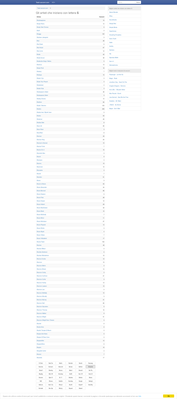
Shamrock (40, 167)
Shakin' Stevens (41, 105)
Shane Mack (40, 211)
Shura (60, 370)
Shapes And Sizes (42, 334)
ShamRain (40, 133)
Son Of (81, 374)
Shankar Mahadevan (43, 255)
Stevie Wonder (113, 12)
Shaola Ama (40, 327)
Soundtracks (113, 20)
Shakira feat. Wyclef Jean (44, 112)
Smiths (111, 46)
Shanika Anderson (42, 252)
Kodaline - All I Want (115, 101)
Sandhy (90, 385)
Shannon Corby (41, 272)
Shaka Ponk (40, 68)
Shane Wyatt (40, 231)
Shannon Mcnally (42, 296)
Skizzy (61, 388)
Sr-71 (60, 377)
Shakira (39, 109)
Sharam (39, 354)
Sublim (61, 381)
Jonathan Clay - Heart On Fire (118, 82)
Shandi (39, 173)
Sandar (70, 363)
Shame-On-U (40, 150)
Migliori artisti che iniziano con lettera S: (120, 8)
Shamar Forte (41, 146)
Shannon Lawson (42, 286)
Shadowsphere (41, 20)
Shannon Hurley (41, 283)
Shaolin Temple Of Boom (44, 330)
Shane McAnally (41, 214)
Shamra (39, 163)
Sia (110, 54)
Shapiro (39, 347)
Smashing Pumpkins (115, 35)
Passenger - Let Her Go (116, 74)
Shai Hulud (40, 47)
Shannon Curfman (42, 276)
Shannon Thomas (42, 310)
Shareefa (39, 357)
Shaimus (39, 64)
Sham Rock (40, 129)
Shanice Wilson (41, 248)
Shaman (39, 136)
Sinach (81, 370)
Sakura (41, 385)
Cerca (138, 2)
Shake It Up (40, 78)
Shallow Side (40, 122)
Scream (50, 367)
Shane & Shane (41, 184)
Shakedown (40, 85)
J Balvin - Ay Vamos (115, 105)
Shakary (39, 71)
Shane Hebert (41, 204)
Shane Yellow (41, 235)
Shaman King (41, 139)
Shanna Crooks (41, 259)
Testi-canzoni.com (42, 2)
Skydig (41, 374)
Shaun (61, 385)
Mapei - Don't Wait (114, 108)
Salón (60, 363)
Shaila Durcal (40, 58)
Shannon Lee (41, 289)
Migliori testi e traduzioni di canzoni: (119, 71)
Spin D (51, 377)
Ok (169, 396)
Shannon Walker (41, 313)
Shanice (39, 245)
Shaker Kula (40, 88)
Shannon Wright (41, 317)
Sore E (91, 374)
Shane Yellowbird (42, 238)
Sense (70, 367)
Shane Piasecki (41, 225)
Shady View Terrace (42, 27)
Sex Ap (51, 388)
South (70, 385)
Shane (38, 180)
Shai (38, 41)
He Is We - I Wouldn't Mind (117, 90)
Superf (81, 385)
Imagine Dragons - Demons (117, 86)
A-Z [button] (53, 2)
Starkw (71, 377)
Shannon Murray (41, 300)
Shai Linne (40, 51)
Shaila (38, 54)
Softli (70, 374)
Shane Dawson (41, 194)
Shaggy (39, 34)
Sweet (80, 388)
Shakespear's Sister (42, 92)
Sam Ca (50, 385)
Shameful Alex (41, 153)
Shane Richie (40, 228)
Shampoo (39, 160)
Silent (70, 370)
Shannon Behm (41, 265)
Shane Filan (40, 197)
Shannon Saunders (42, 306)
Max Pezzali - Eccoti (115, 93)
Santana (111, 50)
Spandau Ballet (113, 57)
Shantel (39, 323)
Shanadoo (40, 170)
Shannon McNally (42, 293)
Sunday (70, 381)
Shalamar (39, 119)
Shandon (39, 177)
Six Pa (90, 370)
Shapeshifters (41, 344)
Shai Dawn (40, 44)
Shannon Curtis (41, 279)
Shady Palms (40, 24)
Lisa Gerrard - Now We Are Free (118, 97)
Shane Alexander (42, 187)
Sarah (80, 363)
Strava (51, 381)
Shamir (39, 156)
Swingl (90, 381)
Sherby (51, 370)
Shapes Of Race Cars (43, 337)
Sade (110, 42)
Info (140, 396)
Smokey (60, 374)
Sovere (41, 377)
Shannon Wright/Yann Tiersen (45, 320)
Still (41, 381)
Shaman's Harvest (42, 143)
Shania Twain (41, 242)
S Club (41, 363)
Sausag (90, 363)
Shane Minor (40, 218)
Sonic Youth (112, 39)
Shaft (38, 30)
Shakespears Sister (42, 95)
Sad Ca (51, 363)
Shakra (39, 116)
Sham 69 (39, 126)
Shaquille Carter (41, 351)
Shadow (90, 367)
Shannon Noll (41, 303)
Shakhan (39, 102)
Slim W (51, 374)
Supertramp (112, 31)
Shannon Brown (41, 269)
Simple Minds (113, 27)
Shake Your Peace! (42, 82)
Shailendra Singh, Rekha (44, 61)
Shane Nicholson (42, 221)
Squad (71, 388)
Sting (110, 16)
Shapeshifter (40, 340)
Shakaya (39, 75)
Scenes (41, 367)
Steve (90, 377)
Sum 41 (111, 61)
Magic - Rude (113, 78)
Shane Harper (41, 201)
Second (60, 367)
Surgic (80, 381)
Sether (81, 367)
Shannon (39, 262)
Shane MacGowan (42, 208)
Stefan (81, 377)
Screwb (41, 388)
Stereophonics (113, 65)
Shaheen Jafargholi (42, 37)
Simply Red (112, 23)
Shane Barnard (41, 191)
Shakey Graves (41, 99)
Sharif (40, 370)
